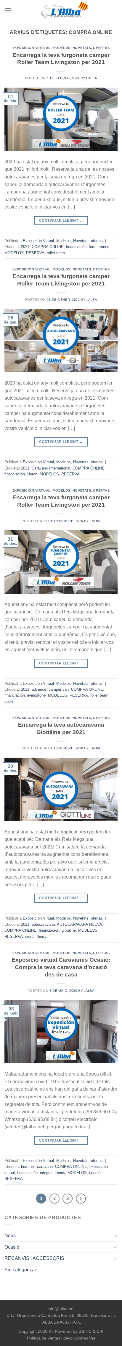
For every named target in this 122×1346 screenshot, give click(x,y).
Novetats (82, 48)
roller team (56, 253)
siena (29, 936)
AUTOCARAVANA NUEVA (79, 924)
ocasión (95, 1173)
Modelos (61, 48)
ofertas (101, 48)
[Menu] (8, 10)
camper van (59, 689)
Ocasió (11, 1247)
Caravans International (51, 468)
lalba (91, 78)
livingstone (36, 695)
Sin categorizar (20, 1269)
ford (92, 246)
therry (41, 936)
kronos (103, 246)
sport (8, 701)
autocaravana (43, 924)
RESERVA (35, 253)
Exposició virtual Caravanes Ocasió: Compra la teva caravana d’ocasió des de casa (61, 967)
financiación (76, 246)
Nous (10, 1235)
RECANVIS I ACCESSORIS (34, 1258)
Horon (32, 474)
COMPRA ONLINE (48, 246)
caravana (45, 1166)
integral (46, 1173)
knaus (60, 1173)
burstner (28, 1166)
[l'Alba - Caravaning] (64, 10)
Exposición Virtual (31, 48)
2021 (25, 246)
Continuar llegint (61, 221)
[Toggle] (115, 1235)
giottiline (69, 930)
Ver (92, 1338)
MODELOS (14, 253)
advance (39, 689)
